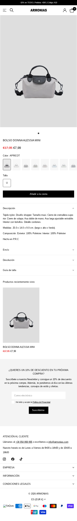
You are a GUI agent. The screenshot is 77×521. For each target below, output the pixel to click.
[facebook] (12, 459)
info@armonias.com (58, 442)
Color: (11, 155)
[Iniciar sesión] (65, 10)
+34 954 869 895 (24, 442)
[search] (11, 10)
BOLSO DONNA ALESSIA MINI (19, 347)
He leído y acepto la (33, 402)
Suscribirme (38, 410)
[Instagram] (4, 459)
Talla (5, 175)
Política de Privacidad (41, 402)
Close (38, 468)
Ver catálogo (5, 10)
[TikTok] (21, 459)
